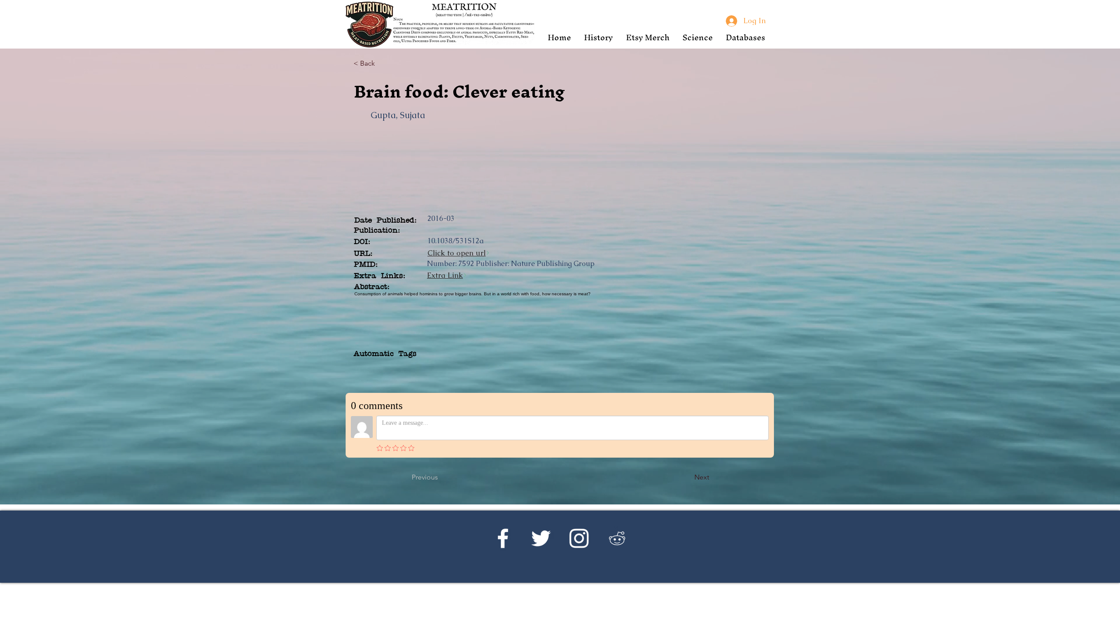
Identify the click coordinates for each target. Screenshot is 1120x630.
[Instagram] (579, 538)
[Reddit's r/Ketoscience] (617, 538)
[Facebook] (503, 538)
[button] (599, 37)
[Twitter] (541, 538)
